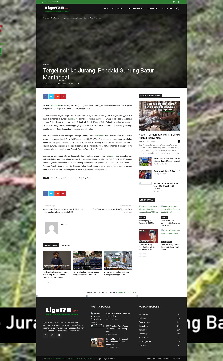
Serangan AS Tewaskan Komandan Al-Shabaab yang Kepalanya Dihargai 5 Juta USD (63, 210)
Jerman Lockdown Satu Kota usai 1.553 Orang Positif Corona (166, 186)
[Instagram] (174, 2)
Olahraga (117, 8)
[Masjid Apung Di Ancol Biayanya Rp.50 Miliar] (148, 212)
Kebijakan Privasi (164, 359)
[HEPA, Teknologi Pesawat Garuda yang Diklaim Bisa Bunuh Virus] (87, 260)
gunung (71, 119)
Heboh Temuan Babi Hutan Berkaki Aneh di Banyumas (159, 136)
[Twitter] (178, 2)
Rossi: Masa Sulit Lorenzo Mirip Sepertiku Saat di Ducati (170, 223)
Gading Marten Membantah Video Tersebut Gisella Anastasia (117, 341)
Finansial (142, 217)
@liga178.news (127, 292)
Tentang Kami (151, 359)
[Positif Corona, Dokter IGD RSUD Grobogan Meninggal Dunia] (118, 260)
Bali (52, 178)
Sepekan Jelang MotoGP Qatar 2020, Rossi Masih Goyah (170, 247)
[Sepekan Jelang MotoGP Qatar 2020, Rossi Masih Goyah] (171, 236)
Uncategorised (166, 242)
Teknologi (152, 8)
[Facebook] (170, 2)
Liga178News (55, 105)
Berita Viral (55, 18)
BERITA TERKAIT (51, 245)
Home (105, 8)
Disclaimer (176, 359)
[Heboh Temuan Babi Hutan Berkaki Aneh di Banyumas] (159, 116)
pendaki (77, 178)
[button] (177, 9)
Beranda (46, 18)
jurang (111, 156)
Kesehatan (167, 8)
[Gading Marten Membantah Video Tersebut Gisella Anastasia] (97, 342)
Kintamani (99, 136)
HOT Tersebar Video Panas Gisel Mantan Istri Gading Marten (117, 328)
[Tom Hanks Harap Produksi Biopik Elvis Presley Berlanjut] (148, 236)
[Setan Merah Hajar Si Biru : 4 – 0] (145, 174)
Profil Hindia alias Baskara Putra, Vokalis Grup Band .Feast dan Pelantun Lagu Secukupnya (55, 274)
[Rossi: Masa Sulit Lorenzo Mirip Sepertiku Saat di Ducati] (171, 212)
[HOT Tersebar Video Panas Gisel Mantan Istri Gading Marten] (97, 329)
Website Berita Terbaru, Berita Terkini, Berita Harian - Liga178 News (69, 359)
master (51, 84)
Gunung (59, 178)
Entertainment (136, 8)
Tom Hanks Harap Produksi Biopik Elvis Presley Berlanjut (146, 247)
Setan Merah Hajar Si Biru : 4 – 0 (167, 171)
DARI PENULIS (66, 245)
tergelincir (87, 178)
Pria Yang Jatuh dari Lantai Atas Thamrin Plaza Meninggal (112, 210)
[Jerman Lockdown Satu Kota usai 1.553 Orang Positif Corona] (145, 186)
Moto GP (165, 217)
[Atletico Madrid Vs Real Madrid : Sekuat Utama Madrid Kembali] (145, 161)
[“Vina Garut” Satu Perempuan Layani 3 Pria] (97, 319)
